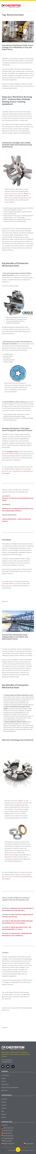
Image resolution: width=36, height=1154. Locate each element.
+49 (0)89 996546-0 (6, 1062)
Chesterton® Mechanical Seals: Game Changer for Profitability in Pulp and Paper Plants (17, 47)
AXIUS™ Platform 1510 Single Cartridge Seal (17, 195)
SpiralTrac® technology (11, 855)
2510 (12, 275)
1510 (6, 275)
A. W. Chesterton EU (6, 1060)
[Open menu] (18, 1149)
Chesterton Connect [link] (12, 451)
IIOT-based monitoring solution (10, 453)
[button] (3, 1151)
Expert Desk (15, 571)
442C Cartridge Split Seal (18, 805)
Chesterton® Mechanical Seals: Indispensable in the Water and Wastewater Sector (15, 637)
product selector (8, 583)
